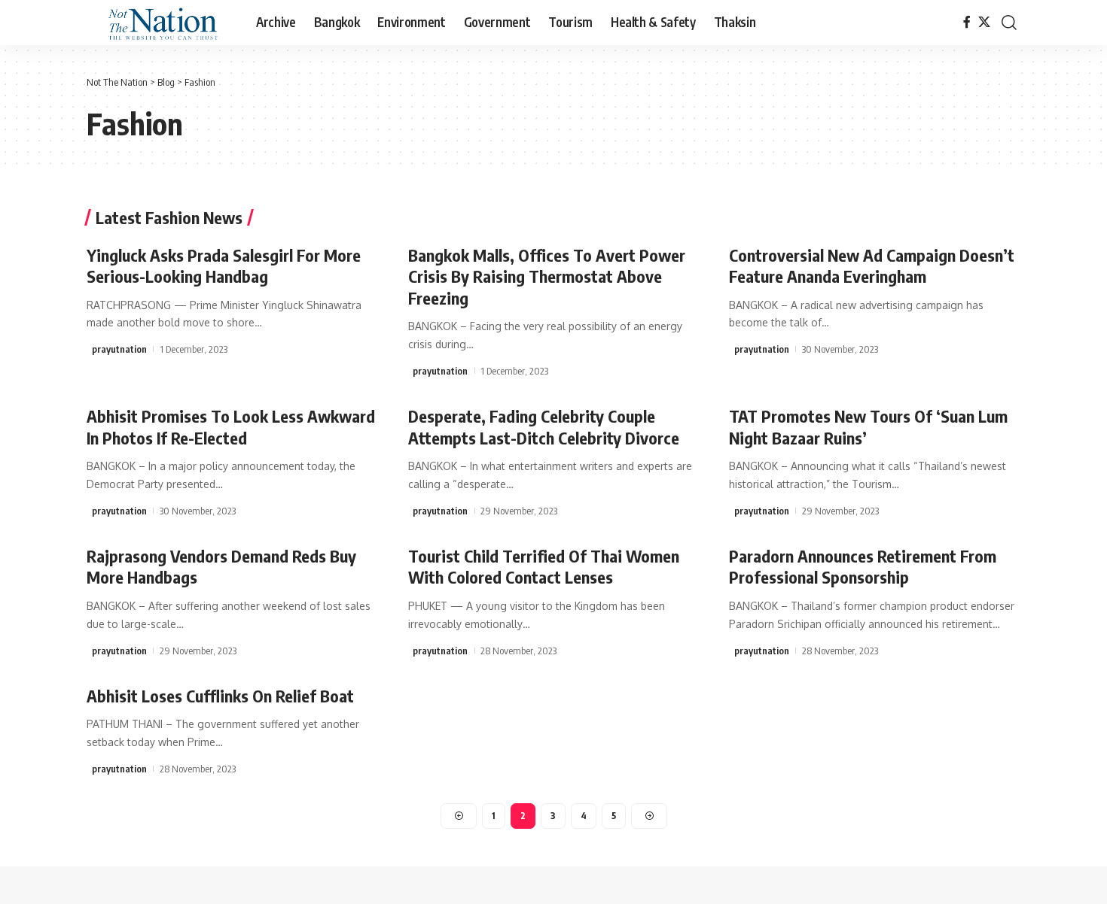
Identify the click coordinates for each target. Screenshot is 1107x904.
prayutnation (119, 349)
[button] (1009, 22)
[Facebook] (966, 22)
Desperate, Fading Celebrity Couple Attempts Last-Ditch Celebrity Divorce (543, 426)
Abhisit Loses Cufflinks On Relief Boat (220, 695)
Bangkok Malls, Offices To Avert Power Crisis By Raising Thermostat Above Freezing (546, 276)
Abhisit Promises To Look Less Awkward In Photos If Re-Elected (231, 426)
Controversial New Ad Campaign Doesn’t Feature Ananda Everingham (871, 265)
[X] (984, 22)
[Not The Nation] (159, 22)
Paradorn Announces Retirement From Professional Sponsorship (862, 566)
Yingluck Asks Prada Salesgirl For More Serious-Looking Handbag (224, 265)
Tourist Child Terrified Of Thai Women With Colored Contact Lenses (543, 566)
